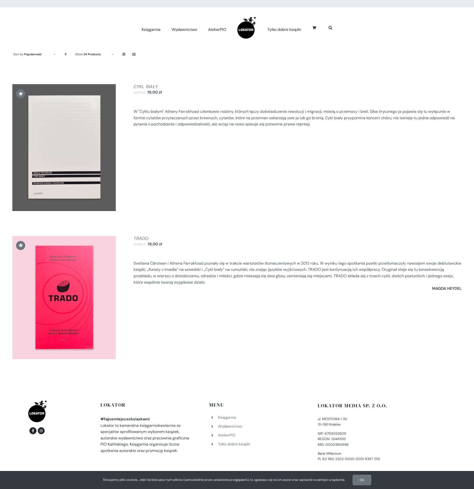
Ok (362, 480)
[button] (325, 27)
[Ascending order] (65, 54)
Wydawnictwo (230, 426)
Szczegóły (83, 149)
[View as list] (133, 54)
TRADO (141, 238)
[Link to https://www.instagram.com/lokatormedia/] (41, 430)
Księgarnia (227, 417)
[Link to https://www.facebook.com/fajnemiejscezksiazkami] (32, 430)
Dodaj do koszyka (50, 149)
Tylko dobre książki (234, 444)
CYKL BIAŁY (146, 87)
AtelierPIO (227, 435)
